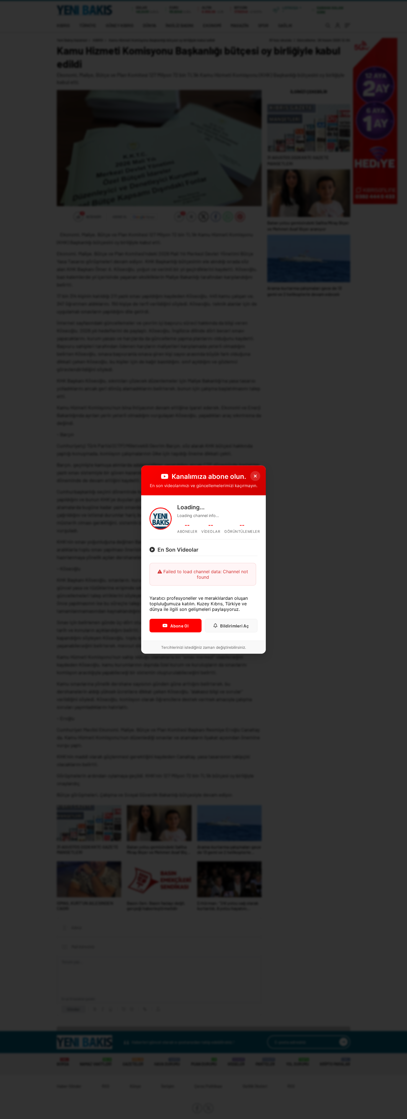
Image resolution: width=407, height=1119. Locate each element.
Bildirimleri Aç (234, 625)
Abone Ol (179, 625)
